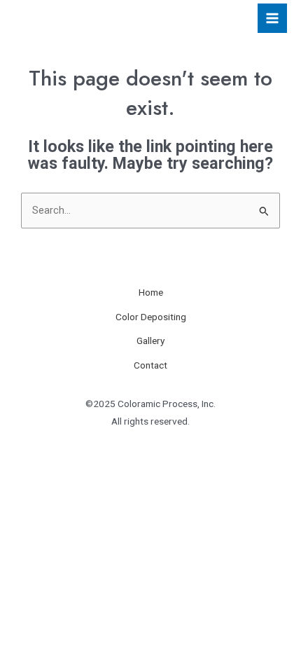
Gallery (150, 340)
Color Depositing (150, 316)
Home (151, 292)
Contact (150, 365)
